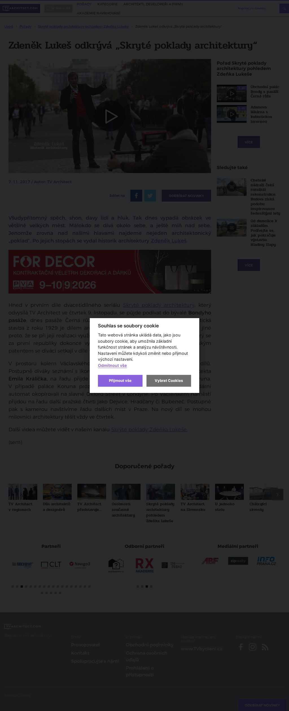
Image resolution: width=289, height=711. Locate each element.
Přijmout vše (120, 380)
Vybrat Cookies (169, 380)
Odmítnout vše (112, 365)
